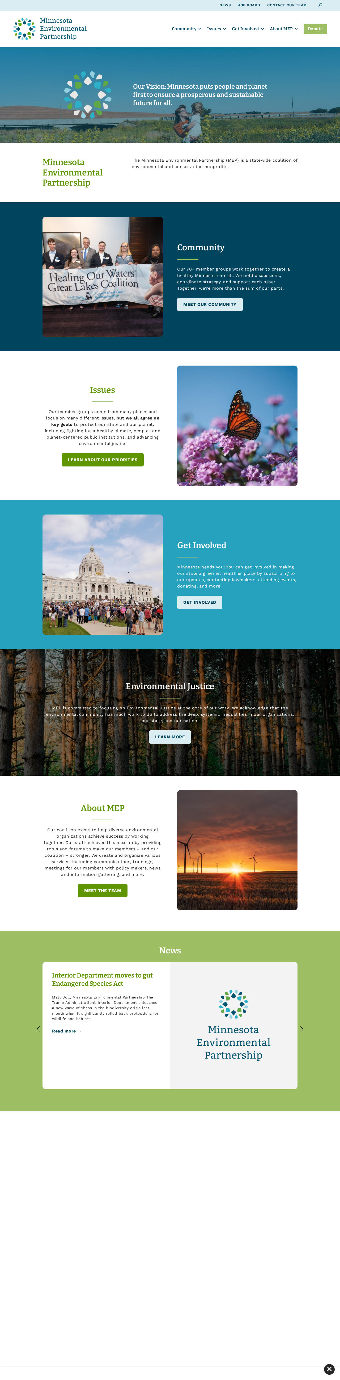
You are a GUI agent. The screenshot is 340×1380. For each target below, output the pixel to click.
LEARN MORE (170, 736)
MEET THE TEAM (102, 890)
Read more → (67, 1031)
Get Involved (245, 28)
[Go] (320, 5)
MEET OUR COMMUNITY (210, 304)
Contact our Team (287, 5)
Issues (214, 28)
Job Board (249, 5)
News (225, 5)
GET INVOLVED (199, 602)
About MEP (281, 28)
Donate (315, 28)
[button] (38, 1029)
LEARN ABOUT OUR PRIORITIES (103, 459)
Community (184, 28)
